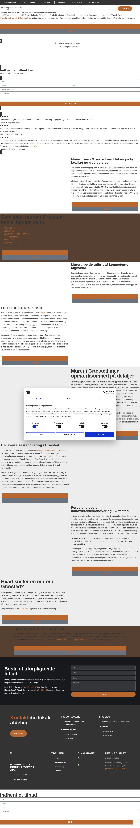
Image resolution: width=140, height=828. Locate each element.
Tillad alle (99, 435)
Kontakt (96, 9)
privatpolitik (109, 769)
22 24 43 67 (24, 609)
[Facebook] (134, 2)
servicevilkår (123, 769)
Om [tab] (100, 399)
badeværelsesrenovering (46, 450)
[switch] (58, 426)
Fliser (51, 9)
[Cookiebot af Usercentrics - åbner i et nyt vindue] (105, 392)
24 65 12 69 (61, 640)
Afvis (40, 435)
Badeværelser (62, 9)
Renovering (76, 9)
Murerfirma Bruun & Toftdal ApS (14, 18)
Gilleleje (43, 313)
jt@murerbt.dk (80, 640)
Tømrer (87, 9)
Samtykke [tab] (39, 399)
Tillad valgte (70, 435)
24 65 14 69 (43, 690)
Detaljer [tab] (70, 399)
